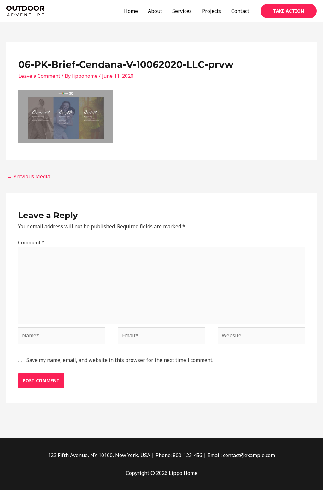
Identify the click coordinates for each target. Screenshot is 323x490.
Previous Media (28, 176)
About (155, 11)
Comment (31, 242)
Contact (240, 11)
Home (131, 11)
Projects (211, 11)
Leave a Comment (39, 75)
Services (182, 11)
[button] (289, 11)
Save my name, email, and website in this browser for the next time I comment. (119, 360)
